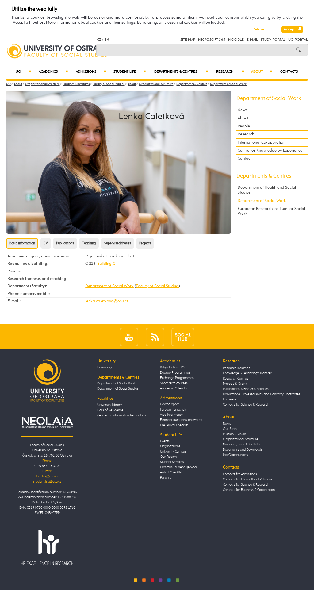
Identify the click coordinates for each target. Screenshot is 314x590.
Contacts (289, 72)
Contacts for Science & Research (246, 405)
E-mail (252, 40)
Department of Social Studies (118, 389)
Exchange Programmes (177, 378)
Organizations (170, 446)
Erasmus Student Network (178, 467)
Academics (53, 72)
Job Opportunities (235, 455)
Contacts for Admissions (240, 474)
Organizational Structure (42, 84)
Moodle (236, 40)
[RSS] (155, 336)
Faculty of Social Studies (108, 84)
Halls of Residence (110, 410)
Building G (106, 264)
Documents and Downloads (242, 450)
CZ (99, 40)
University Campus (173, 451)
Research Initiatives (236, 368)
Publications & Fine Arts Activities (246, 389)
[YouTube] (129, 336)
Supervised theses (117, 243)
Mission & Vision (234, 434)
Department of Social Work (228, 84)
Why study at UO (172, 367)
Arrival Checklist (171, 472)
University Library (109, 405)
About (261, 72)
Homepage (105, 367)
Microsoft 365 (211, 40)
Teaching (89, 243)
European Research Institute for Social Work (271, 211)
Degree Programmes (175, 373)
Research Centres (235, 378)
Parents (165, 478)
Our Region (168, 457)
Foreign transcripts (173, 409)
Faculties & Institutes (76, 84)
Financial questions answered (181, 420)
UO (23, 72)
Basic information (22, 243)
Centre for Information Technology (121, 415)
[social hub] (182, 336)
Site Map (187, 40)
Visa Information (171, 415)
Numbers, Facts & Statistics (242, 444)
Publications (65, 243)
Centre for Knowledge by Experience (270, 150)
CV (46, 243)
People (244, 126)
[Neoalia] (47, 422)
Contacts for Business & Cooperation (249, 490)
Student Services (172, 462)
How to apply (169, 404)
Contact (244, 158)
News (242, 110)
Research (230, 72)
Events (165, 441)
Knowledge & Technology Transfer (247, 373)
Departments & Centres (181, 72)
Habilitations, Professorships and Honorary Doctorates (261, 394)
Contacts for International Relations (248, 479)
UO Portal (298, 40)
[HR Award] (47, 547)
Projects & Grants (235, 384)
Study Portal (273, 40)
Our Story (230, 429)
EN (106, 40)
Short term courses (174, 383)
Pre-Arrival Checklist (174, 425)
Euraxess (229, 399)
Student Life (129, 72)
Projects (145, 243)
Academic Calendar (174, 388)
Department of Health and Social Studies (267, 190)
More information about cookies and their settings (90, 23)
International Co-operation (261, 143)
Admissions (91, 72)
